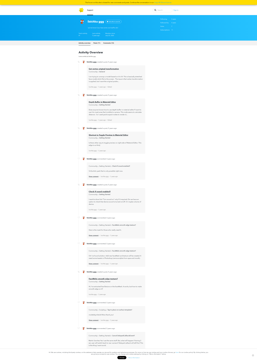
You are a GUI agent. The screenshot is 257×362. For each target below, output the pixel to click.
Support (90, 10)
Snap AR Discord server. (163, 2)
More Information (134, 357)
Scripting (102, 310)
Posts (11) (96, 43)
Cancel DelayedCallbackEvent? (123, 336)
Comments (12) (108, 43)
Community (93, 72)
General (102, 72)
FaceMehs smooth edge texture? (124, 225)
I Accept (121, 357)
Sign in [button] (175, 10)
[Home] (81, 10)
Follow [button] (113, 21)
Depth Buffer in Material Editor (102, 102)
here (177, 352)
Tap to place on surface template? (119, 310)
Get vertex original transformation (104, 69)
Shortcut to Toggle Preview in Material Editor (108, 135)
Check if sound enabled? (121, 166)
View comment (93, 176)
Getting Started (104, 105)
